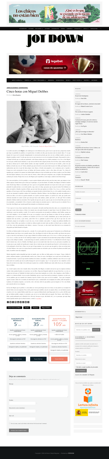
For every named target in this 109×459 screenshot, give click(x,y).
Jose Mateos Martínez (86, 134)
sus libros (39, 298)
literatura (35, 307)
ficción (27, 307)
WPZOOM (71, 453)
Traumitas (78, 177)
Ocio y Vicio (76, 80)
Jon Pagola (84, 126)
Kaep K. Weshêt (85, 180)
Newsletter (93, 28)
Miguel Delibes (46, 307)
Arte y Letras (12, 87)
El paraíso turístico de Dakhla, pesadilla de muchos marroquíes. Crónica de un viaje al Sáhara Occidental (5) (87, 167)
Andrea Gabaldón (85, 114)
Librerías (69, 28)
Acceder (31, 28)
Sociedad (94, 80)
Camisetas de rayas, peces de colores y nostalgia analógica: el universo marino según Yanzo (86, 121)
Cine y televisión (38, 80)
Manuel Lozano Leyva (87, 106)
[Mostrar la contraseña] (98, 201)
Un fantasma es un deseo (82, 157)
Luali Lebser (84, 172)
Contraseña (78, 198)
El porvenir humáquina (81, 96)
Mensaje (11, 384)
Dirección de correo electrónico (17, 408)
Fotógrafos (55, 28)
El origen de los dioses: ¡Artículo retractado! (87, 104)
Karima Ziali (84, 142)
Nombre (11, 400)
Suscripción (23, 28)
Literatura (23, 87)
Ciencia (27, 80)
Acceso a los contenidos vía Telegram (84, 375)
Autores (47, 28)
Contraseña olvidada (80, 214)
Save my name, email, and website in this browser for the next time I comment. (29, 423)
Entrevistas (60, 80)
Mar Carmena (84, 160)
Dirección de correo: (80, 359)
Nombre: (77, 351)
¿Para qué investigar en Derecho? (84, 131)
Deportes (51, 80)
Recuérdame (79, 204)
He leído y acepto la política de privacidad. (87, 367)
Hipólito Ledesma (85, 152)
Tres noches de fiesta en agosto (84, 112)
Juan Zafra (83, 98)
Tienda (63, 28)
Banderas (78, 139)
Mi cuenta (38, 28)
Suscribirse (17, 359)
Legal (85, 28)
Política (86, 80)
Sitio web (11, 415)
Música (68, 80)
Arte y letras (16, 80)
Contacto (77, 28)
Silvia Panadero (17, 95)
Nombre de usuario (80, 192)
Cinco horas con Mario (14, 307)
